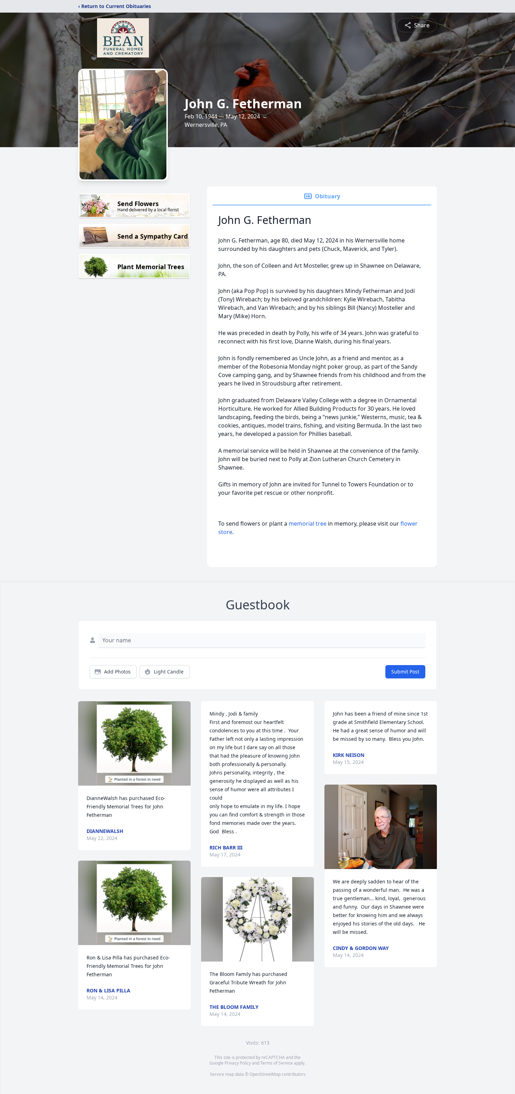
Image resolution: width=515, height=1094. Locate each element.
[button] (134, 743)
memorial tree (308, 523)
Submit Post (405, 671)
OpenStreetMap (265, 1074)
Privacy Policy (238, 1063)
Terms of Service (276, 1063)
